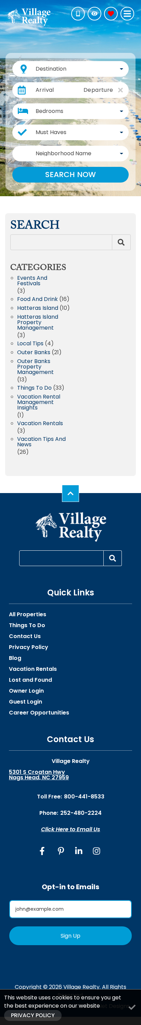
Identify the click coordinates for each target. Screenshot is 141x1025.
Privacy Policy (28, 647)
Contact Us (25, 636)
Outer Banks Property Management (35, 367)
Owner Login (26, 691)
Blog (15, 658)
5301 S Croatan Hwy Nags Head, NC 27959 (39, 774)
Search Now (70, 174)
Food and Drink (37, 300)
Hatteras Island (37, 308)
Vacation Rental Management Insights (38, 403)
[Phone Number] (78, 13)
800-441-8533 (84, 796)
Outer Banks (33, 353)
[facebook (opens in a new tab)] (43, 851)
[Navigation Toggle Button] (127, 13)
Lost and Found (30, 680)
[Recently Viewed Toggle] (94, 13)
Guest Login (25, 702)
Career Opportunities (39, 713)
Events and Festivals (32, 281)
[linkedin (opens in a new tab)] (78, 851)
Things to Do (34, 388)
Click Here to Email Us (70, 829)
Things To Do (27, 625)
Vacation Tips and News (41, 442)
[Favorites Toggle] (111, 13)
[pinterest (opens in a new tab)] (61, 851)
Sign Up (70, 936)
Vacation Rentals (40, 424)
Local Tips (30, 344)
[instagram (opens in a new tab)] (96, 851)
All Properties (27, 614)
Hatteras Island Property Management (37, 323)
